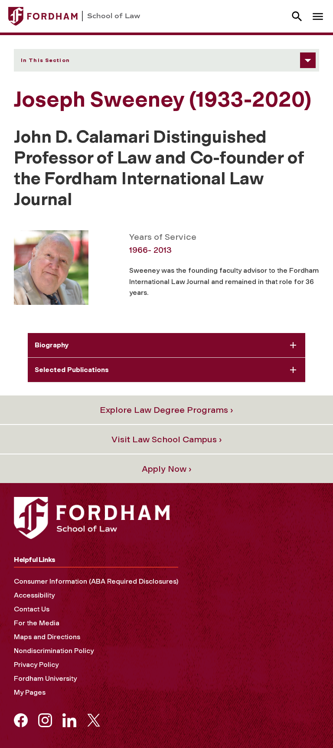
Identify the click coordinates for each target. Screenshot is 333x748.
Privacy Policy (36, 664)
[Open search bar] (297, 16)
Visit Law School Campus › (166, 439)
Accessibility (34, 595)
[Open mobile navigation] (317, 16)
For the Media (36, 623)
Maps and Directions (47, 637)
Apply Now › (167, 469)
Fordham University (45, 678)
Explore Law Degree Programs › (166, 410)
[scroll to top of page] (307, 722)
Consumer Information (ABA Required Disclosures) (96, 581)
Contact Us (31, 609)
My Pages (30, 692)
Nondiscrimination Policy (54, 651)
